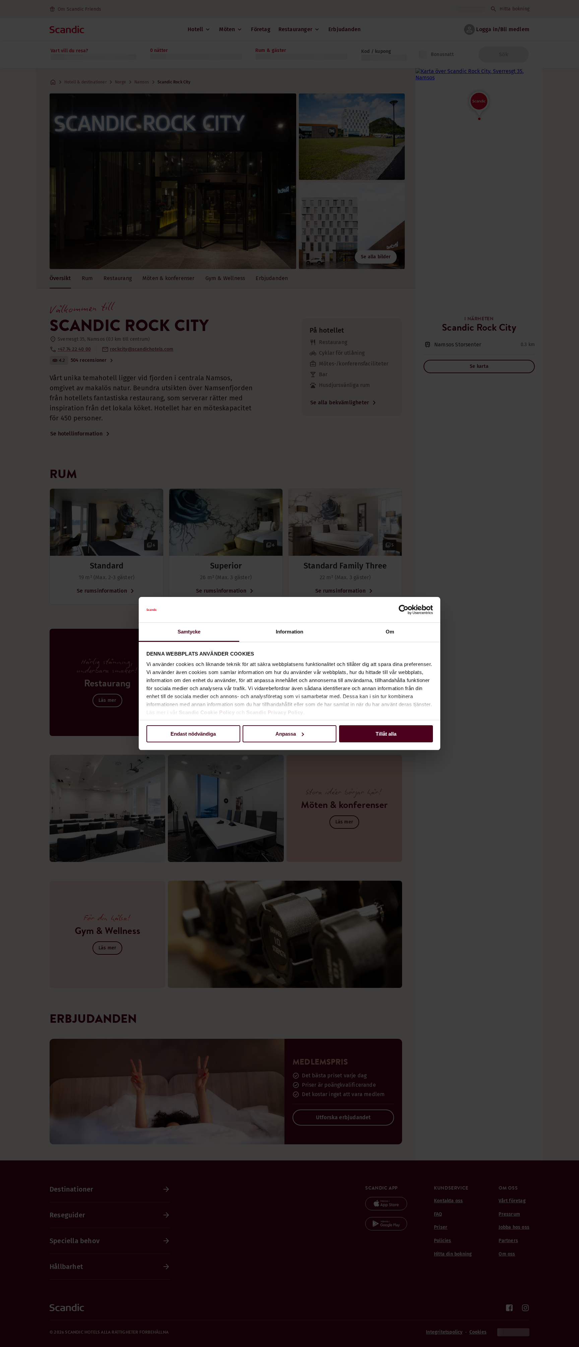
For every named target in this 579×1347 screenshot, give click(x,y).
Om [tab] (390, 631)
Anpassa (285, 734)
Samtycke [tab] (189, 631)
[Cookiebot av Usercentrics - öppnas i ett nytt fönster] (403, 610)
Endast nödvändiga (193, 734)
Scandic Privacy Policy (274, 712)
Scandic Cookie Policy (207, 712)
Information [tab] (289, 631)
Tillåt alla (386, 734)
